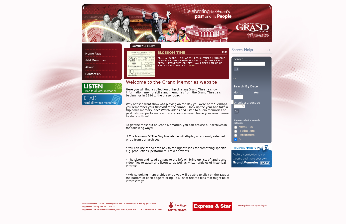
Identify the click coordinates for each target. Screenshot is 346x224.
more (192, 65)
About (89, 67)
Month (237, 92)
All (240, 138)
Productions (247, 130)
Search (238, 59)
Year (257, 92)
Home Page (93, 53)
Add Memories (95, 60)
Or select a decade (246, 102)
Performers (246, 134)
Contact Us (93, 74)
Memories (246, 126)
